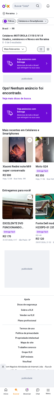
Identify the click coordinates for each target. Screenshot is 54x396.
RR (13, 29)
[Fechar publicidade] (3, 367)
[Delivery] (10, 63)
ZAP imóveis (27, 357)
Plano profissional (27, 320)
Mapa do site (27, 342)
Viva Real (27, 361)
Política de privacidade (27, 333)
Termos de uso (27, 328)
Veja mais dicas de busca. (16, 98)
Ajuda (27, 299)
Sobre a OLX (27, 310)
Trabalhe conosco (27, 347)
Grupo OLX (27, 352)
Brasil (5, 29)
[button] (27, 6)
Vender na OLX (27, 315)
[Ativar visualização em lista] (40, 49)
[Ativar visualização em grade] (48, 49)
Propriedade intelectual (27, 338)
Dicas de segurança (27, 304)
